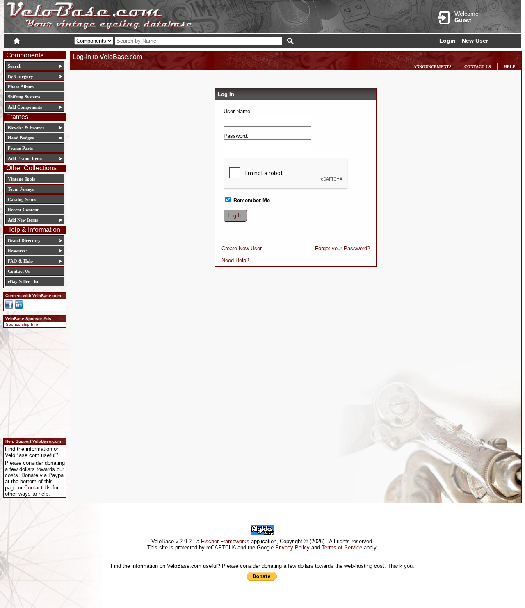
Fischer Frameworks (225, 541)
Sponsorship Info (22, 324)
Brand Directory (24, 240)
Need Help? (235, 260)
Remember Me (251, 200)
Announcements (432, 66)
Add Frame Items (25, 158)
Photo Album (21, 86)
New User (475, 40)
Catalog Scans (22, 199)
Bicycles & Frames (27, 127)
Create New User (241, 248)
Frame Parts (20, 148)
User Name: (238, 111)
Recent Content (23, 209)
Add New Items (23, 219)
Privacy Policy (292, 547)
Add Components (25, 107)
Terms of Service (342, 547)
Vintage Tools (21, 178)
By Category (20, 76)
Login (447, 40)
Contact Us (19, 271)
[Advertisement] (32, 381)
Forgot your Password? (342, 248)
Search (14, 66)
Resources (17, 250)
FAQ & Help (20, 260)
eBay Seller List (23, 281)
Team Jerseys (21, 189)
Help (509, 66)
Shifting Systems (24, 96)
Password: (236, 136)
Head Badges (21, 137)
